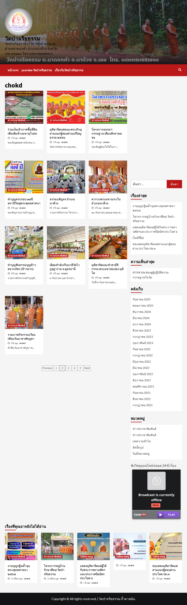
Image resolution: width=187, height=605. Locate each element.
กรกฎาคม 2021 (143, 405)
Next (87, 368)
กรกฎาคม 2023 (143, 336)
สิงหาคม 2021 (142, 399)
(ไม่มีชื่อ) (138, 237)
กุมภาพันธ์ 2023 (143, 343)
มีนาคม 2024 (141, 318)
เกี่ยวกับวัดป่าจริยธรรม (69, 70)
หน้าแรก (13, 70)
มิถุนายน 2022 (142, 361)
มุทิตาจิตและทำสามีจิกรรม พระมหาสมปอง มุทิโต (107, 269)
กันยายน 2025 (141, 299)
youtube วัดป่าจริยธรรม (36, 70)
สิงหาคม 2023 (142, 330)
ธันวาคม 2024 (142, 311)
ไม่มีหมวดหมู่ (141, 453)
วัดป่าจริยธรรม (22, 38)
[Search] (180, 69)
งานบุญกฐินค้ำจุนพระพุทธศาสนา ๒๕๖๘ (154, 208)
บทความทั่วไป (142, 441)
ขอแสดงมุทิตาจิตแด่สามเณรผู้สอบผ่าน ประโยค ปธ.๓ (154, 246)
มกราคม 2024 (142, 324)
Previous (47, 368)
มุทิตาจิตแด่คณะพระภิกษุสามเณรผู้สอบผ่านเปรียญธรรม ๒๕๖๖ (66, 133)
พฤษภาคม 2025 (143, 305)
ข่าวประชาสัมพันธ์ (16, 120)
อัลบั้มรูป (138, 447)
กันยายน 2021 (141, 392)
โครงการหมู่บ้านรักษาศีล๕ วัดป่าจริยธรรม (153, 219)
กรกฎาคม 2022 (143, 355)
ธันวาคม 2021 (142, 380)
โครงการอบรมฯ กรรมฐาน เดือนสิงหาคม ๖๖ (106, 133)
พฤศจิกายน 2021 (143, 386)
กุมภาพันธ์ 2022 (143, 374)
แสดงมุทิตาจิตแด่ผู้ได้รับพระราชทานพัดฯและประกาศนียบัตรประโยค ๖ (155, 229)
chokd (22, 138)
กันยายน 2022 (141, 349)
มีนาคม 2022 (141, 367)
